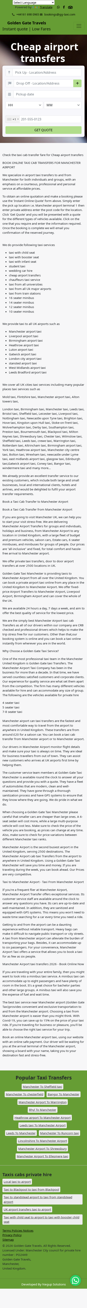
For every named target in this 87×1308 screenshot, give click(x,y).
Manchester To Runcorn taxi (59, 1133)
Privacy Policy (12, 1235)
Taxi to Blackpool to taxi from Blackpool (31, 1189)
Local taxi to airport (17, 1182)
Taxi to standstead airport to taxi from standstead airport (38, 1199)
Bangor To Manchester (63, 1094)
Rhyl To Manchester (42, 1110)
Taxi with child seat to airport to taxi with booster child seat (41, 1219)
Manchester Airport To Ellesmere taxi (42, 1156)
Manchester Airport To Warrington (43, 1102)
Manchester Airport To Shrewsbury (42, 1149)
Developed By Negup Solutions (43, 1284)
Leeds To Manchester (21, 1133)
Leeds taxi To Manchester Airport (43, 1125)
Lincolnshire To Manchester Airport (42, 1141)
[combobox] (13, 119)
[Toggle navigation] (79, 26)
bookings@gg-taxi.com (59, 14)
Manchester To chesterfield (24, 1094)
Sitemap (8, 1240)
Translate (46, 7)
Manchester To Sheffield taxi (42, 1087)
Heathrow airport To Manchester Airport (43, 1118)
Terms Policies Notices (17, 1230)
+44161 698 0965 (27, 14)
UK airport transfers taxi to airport (27, 1209)
